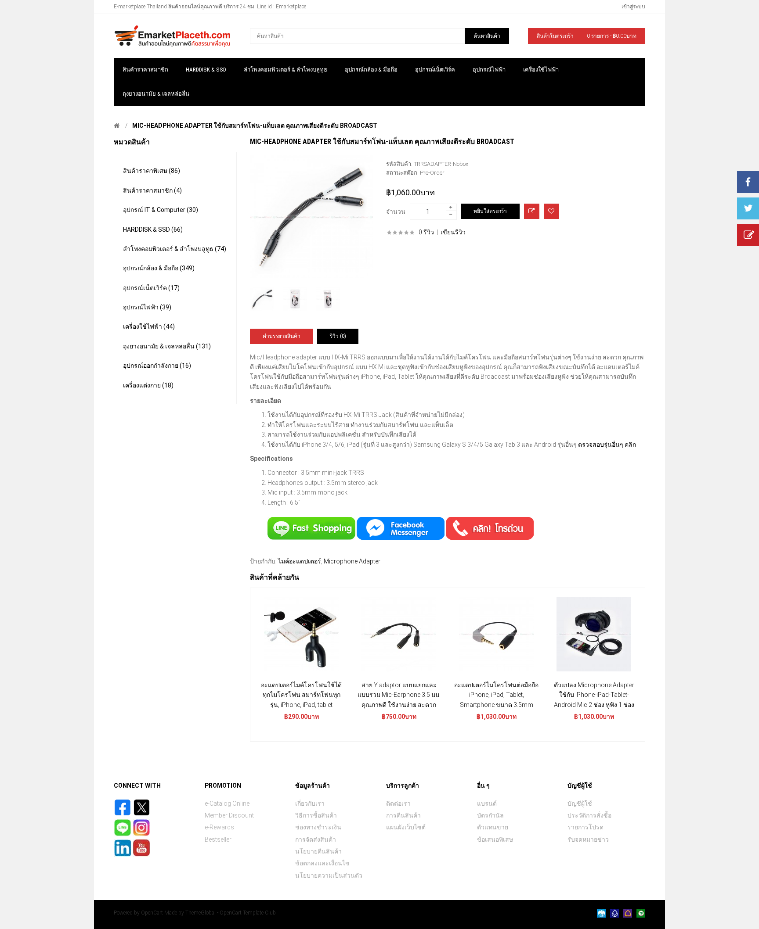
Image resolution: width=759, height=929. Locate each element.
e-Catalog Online (227, 803)
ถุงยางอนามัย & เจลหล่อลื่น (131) (167, 346)
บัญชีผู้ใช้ (579, 803)
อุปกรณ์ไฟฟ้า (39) (147, 307)
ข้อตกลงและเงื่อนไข (322, 863)
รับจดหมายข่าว (588, 839)
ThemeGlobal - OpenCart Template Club (230, 913)
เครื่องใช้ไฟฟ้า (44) (149, 326)
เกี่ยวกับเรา (310, 803)
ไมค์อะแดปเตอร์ (299, 561)
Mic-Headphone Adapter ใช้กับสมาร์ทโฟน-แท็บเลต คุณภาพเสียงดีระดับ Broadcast (254, 125)
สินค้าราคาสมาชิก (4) (152, 190)
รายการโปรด (585, 827)
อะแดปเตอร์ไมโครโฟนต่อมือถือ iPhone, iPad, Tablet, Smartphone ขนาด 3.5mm (496, 695)
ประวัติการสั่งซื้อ (589, 815)
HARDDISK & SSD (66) (153, 229)
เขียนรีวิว (453, 232)
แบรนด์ (487, 803)
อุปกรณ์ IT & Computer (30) (160, 209)
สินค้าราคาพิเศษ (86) (151, 170)
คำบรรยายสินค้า (281, 336)
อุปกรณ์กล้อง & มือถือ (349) (159, 268)
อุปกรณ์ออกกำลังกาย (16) (157, 365)
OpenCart (152, 913)
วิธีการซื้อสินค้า (316, 815)
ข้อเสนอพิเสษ (495, 839)
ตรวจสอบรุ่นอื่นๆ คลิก (607, 444)
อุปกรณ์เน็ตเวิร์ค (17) (151, 287)
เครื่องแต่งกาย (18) (148, 385)
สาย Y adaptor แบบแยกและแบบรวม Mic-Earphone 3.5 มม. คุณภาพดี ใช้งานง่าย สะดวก (399, 695)
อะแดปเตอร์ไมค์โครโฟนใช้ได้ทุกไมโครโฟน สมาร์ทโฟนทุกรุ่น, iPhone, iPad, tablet (301, 695)
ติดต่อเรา (398, 803)
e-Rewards (219, 827)
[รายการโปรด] (551, 211)
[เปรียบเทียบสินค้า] (531, 211)
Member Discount (229, 815)
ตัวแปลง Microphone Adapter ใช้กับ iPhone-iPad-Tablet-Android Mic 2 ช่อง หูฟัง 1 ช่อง (594, 695)
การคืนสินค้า (403, 815)
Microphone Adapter (352, 561)
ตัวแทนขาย (492, 827)
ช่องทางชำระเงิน (318, 827)
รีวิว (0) (338, 336)
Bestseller (218, 839)
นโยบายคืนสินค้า (318, 851)
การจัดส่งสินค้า (315, 839)
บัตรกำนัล (490, 815)
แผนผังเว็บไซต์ (406, 827)
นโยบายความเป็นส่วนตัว (328, 875)
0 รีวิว (426, 232)
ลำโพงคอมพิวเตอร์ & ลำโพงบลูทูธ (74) (174, 248)
